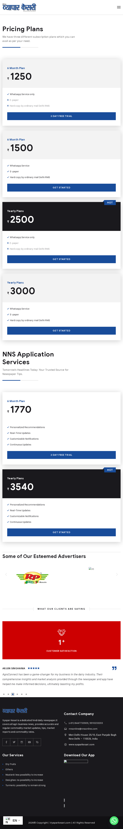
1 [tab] (4, 694)
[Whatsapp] (114, 820)
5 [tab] (21, 694)
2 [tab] (8, 694)
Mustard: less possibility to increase (24, 774)
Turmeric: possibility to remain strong (25, 785)
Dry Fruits (10, 764)
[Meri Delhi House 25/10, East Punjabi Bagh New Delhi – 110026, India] (65, 734)
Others (9, 769)
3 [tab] (13, 694)
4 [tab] (17, 694)
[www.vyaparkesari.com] (65, 744)
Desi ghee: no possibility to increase (24, 779)
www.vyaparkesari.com (81, 744)
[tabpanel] (61, 676)
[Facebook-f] (6, 742)
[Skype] (37, 742)
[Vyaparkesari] (19, 7)
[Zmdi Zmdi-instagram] (22, 742)
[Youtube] (29, 742)
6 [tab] (26, 694)
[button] (6, 574)
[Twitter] (14, 742)
